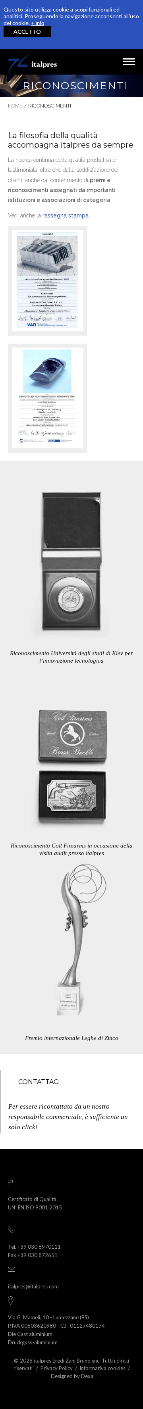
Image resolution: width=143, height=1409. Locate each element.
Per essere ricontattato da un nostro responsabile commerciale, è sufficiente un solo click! (68, 1117)
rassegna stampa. (66, 215)
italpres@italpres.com (33, 1286)
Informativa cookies (102, 1368)
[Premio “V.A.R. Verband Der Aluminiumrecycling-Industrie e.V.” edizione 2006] (47, 398)
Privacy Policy (57, 1368)
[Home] (32, 62)
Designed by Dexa (72, 1376)
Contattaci (39, 1082)
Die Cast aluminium (30, 1334)
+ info (37, 23)
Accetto (27, 31)
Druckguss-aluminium (33, 1342)
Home (15, 106)
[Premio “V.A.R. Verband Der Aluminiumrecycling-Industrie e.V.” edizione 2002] (47, 280)
